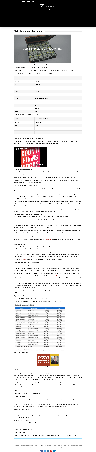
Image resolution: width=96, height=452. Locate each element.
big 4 (28, 64)
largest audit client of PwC (57, 275)
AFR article (23, 259)
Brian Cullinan (47, 239)
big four (27, 387)
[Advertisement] (48, 18)
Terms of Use (36, 445)
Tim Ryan (20, 275)
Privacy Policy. (42, 445)
